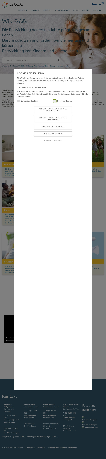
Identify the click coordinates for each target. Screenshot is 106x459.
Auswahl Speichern (53, 127)
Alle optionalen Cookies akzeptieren (53, 110)
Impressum (48, 140)
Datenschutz (58, 140)
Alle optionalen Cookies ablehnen (53, 119)
